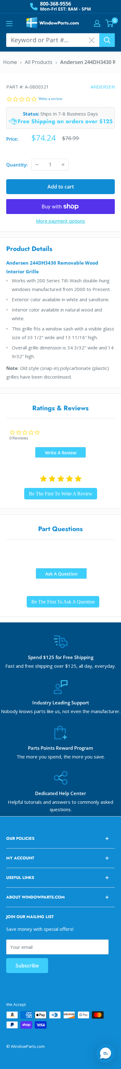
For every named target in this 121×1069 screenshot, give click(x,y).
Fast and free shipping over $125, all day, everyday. (60, 666)
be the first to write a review (60, 493)
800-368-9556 (55, 3)
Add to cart (60, 186)
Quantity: (17, 164)
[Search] (107, 40)
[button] (105, 1053)
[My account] (97, 23)
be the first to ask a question (63, 601)
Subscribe (27, 965)
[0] (110, 23)
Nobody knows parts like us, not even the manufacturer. (60, 711)
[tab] (60, 452)
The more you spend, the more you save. (60, 756)
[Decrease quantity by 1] (37, 164)
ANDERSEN (103, 87)
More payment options (60, 221)
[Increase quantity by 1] (63, 164)
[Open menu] (9, 23)
